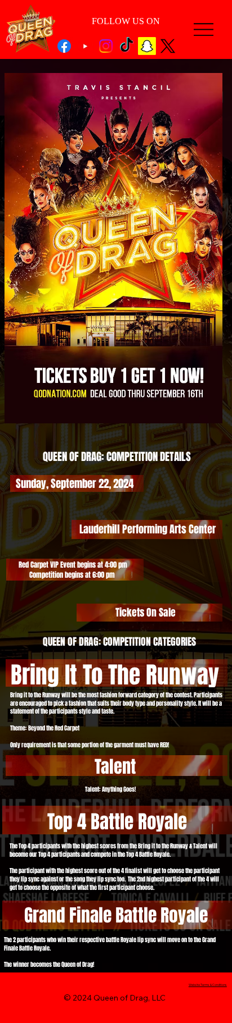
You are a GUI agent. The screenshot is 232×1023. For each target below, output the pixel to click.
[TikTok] (127, 46)
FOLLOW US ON (126, 21)
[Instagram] (106, 46)
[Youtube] (85, 46)
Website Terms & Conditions (208, 985)
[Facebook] (64, 46)
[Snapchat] (147, 46)
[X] (168, 46)
